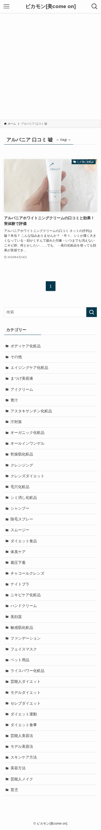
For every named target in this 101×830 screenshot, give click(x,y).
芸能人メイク (22, 779)
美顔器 (16, 617)
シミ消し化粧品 (24, 498)
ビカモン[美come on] (50, 6)
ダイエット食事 (24, 725)
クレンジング (22, 465)
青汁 (14, 400)
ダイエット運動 (24, 714)
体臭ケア (18, 552)
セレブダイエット (26, 703)
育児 (14, 790)
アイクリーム (22, 389)
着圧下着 (18, 563)
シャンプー (20, 508)
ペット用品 (20, 660)
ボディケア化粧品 (26, 346)
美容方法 (18, 768)
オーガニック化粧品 (27, 433)
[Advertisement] (50, 66)
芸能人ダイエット (26, 682)
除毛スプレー (22, 519)
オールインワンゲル (27, 443)
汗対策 (16, 422)
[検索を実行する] (91, 312)
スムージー (20, 530)
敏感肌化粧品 (22, 628)
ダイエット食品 (24, 541)
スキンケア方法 (24, 757)
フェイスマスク (24, 649)
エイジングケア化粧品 (29, 368)
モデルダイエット (26, 693)
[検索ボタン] (94, 6)
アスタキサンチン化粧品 (31, 411)
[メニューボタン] (6, 6)
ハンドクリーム (24, 606)
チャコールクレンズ (27, 573)
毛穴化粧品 (20, 487)
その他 (16, 357)
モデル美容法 (22, 747)
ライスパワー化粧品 (27, 671)
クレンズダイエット (27, 476)
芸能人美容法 (22, 736)
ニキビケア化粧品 (26, 595)
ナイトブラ (20, 584)
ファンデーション (26, 638)
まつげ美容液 (22, 378)
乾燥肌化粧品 (22, 454)
